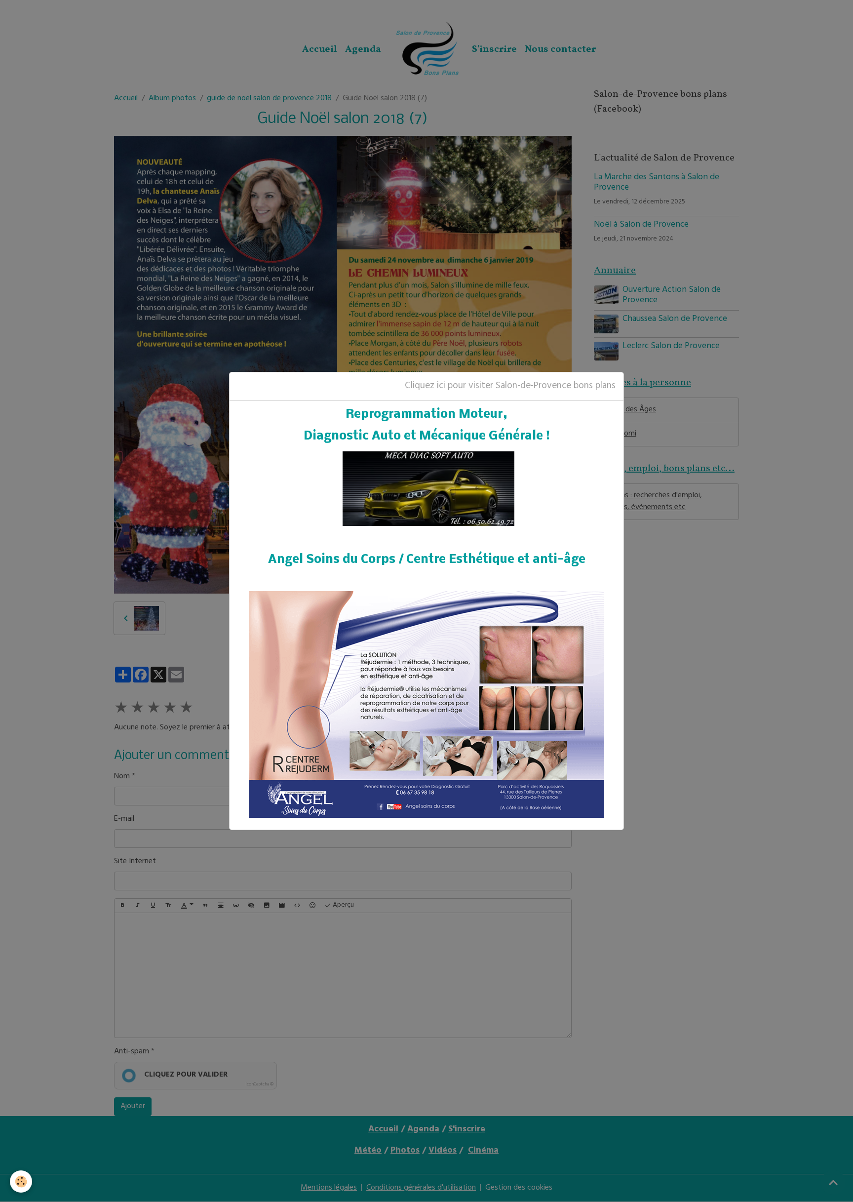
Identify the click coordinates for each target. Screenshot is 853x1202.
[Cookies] (21, 1181)
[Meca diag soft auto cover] (428, 489)
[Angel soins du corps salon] (426, 704)
